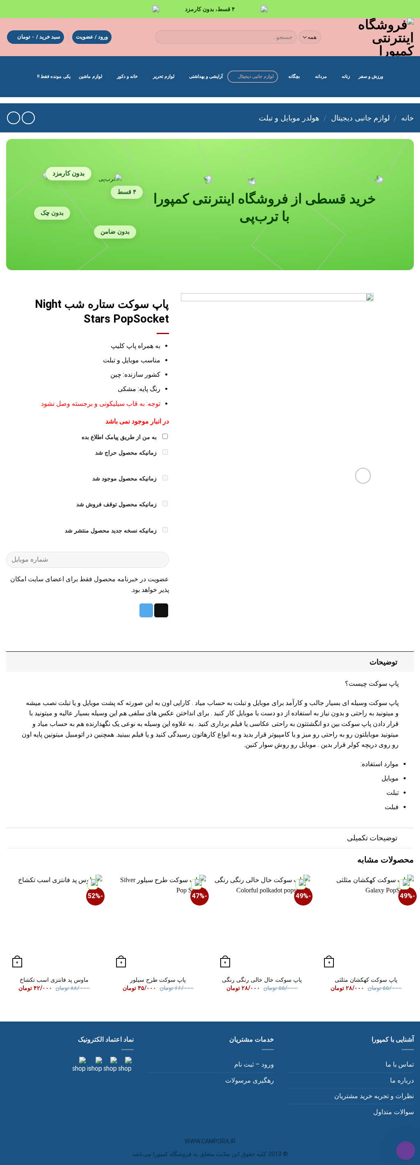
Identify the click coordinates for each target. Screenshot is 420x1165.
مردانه (321, 76)
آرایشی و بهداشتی (206, 76)
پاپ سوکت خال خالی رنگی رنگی (262, 979)
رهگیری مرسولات (249, 1080)
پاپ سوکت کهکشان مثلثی (366, 979)
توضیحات (383, 662)
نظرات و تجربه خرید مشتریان (374, 1096)
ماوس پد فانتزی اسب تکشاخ (54, 979)
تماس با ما (400, 1064)
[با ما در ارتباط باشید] (79, 1065)
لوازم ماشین (90, 76)
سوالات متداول (393, 1112)
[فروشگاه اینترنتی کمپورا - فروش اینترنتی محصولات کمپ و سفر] (375, 37)
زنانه (346, 76)
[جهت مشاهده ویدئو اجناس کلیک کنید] (94, 1065)
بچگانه (294, 76)
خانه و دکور (127, 76)
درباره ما (402, 1080)
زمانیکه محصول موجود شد (125, 478)
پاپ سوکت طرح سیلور (158, 979)
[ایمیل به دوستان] (161, 610)
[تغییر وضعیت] (406, 662)
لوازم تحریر (163, 76)
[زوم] (363, 476)
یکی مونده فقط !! (54, 76)
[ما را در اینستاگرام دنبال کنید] (124, 1065)
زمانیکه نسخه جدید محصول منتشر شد (111, 530)
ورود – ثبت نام (254, 1064)
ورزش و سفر (370, 76)
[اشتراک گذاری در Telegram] (146, 610)
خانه (407, 118)
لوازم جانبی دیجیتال (256, 76)
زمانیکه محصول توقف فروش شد (117, 504)
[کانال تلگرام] (109, 1065)
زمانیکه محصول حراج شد (126, 452)
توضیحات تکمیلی (372, 838)
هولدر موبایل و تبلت (289, 118)
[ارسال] (163, 37)
